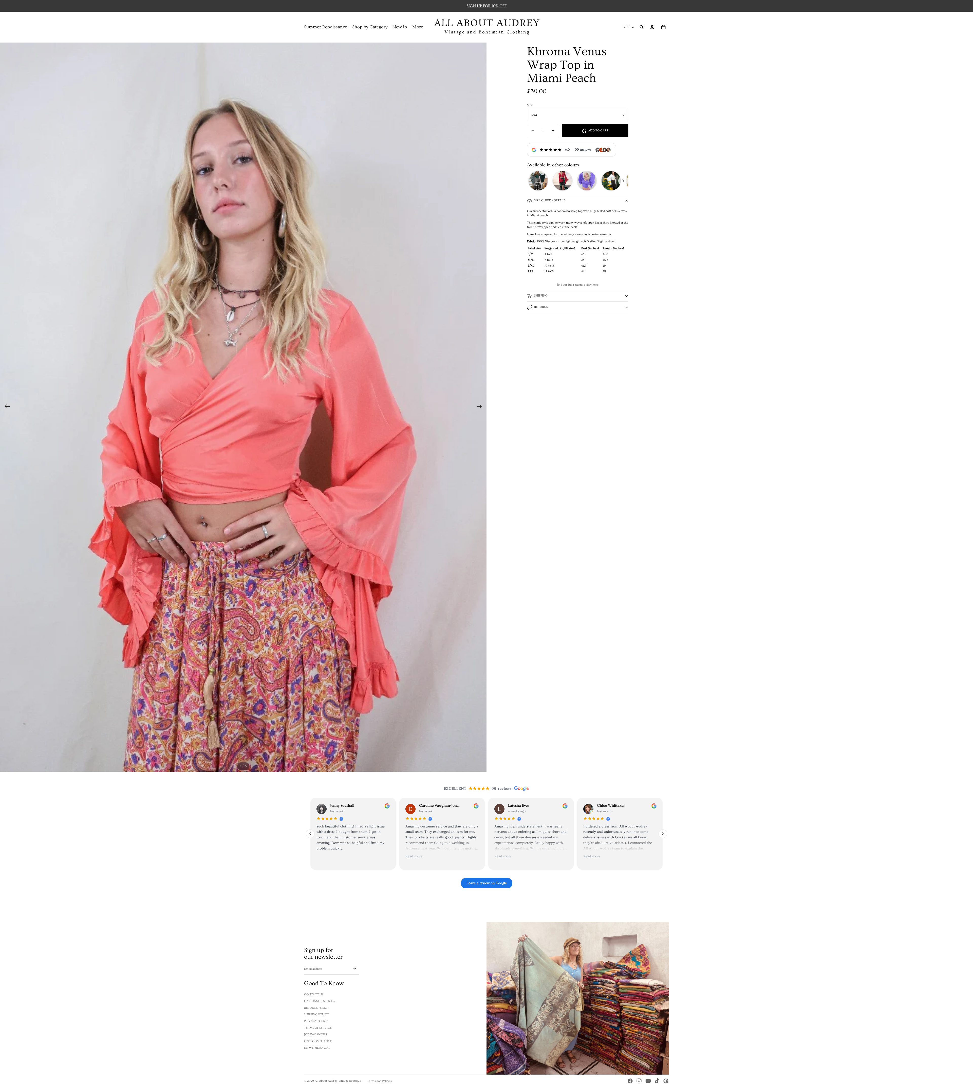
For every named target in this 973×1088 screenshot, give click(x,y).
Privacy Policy (316, 1021)
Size (529, 105)
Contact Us (313, 994)
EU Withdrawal (317, 1048)
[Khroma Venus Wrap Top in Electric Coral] (562, 181)
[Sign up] (354, 968)
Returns (541, 307)
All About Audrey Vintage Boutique (338, 1080)
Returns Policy (316, 1008)
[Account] (652, 27)
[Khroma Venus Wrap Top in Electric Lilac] (587, 181)
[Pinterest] (666, 1081)
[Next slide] (480, 407)
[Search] (641, 27)
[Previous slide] (5, 407)
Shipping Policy (316, 1014)
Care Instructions (319, 1001)
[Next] (623, 181)
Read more (413, 857)
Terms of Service (318, 1028)
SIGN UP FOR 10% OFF (486, 6)
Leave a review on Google (486, 883)
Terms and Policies (379, 1081)
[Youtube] (648, 1081)
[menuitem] (418, 27)
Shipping (541, 295)
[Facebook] (630, 1081)
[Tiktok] (657, 1081)
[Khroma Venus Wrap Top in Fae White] (611, 181)
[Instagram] (639, 1081)
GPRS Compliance (318, 1041)
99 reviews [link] (583, 150)
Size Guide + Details (550, 200)
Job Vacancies (315, 1034)
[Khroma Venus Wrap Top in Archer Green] (538, 181)
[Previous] (532, 181)
